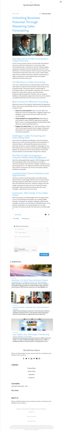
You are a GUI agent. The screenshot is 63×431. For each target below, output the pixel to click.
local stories (18, 214)
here (37, 429)
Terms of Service (31, 416)
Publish (45, 254)
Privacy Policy (31, 421)
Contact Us (31, 412)
